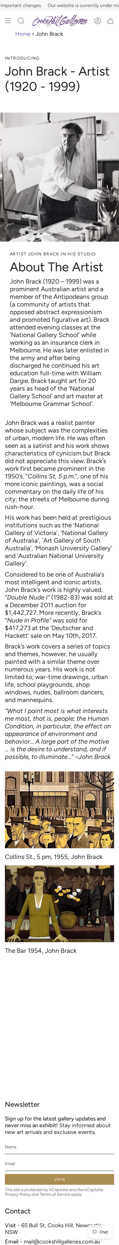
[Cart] (110, 21)
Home (23, 34)
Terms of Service (55, 1194)
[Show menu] (8, 21)
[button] (21, 21)
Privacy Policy (18, 1194)
